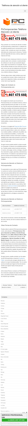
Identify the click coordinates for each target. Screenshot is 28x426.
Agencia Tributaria (5, 351)
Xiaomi (2, 390)
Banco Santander (4, 357)
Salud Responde (4, 323)
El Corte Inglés (4, 349)
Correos (2, 306)
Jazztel (2, 344)
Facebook (21, 258)
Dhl (1, 359)
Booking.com (4, 367)
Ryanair (2, 387)
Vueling (2, 364)
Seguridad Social (4, 316)
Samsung (3, 379)
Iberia (2, 362)
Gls (1, 377)
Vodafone (3, 303)
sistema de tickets (12, 186)
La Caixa (3, 405)
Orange (2, 308)
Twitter (2, 260)
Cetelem (3, 354)
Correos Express (4, 326)
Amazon (2, 313)
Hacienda (3, 397)
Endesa (2, 331)
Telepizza (3, 395)
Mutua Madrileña (4, 328)
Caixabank (3, 400)
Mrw (2, 346)
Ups (1, 369)
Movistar (3, 300)
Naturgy (2, 372)
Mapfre (2, 339)
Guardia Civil (3, 408)
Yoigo (2, 341)
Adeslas (2, 382)
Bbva (2, 374)
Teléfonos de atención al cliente (14, 5)
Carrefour (3, 392)
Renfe (2, 334)
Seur (2, 311)
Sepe (2, 321)
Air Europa (3, 402)
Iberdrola (3, 336)
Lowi (2, 385)
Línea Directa (4, 318)
